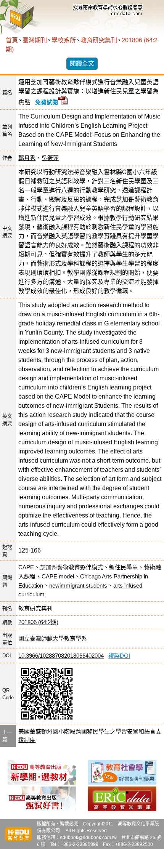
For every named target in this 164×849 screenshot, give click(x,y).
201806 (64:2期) (38, 622)
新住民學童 (123, 567)
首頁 (12, 40)
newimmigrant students (78, 585)
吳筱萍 (50, 158)
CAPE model (58, 576)
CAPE (26, 567)
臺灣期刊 (35, 40)
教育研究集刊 (98, 40)
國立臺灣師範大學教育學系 (52, 638)
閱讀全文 (82, 63)
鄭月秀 (26, 158)
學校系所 (63, 40)
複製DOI (119, 655)
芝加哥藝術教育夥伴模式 (71, 567)
